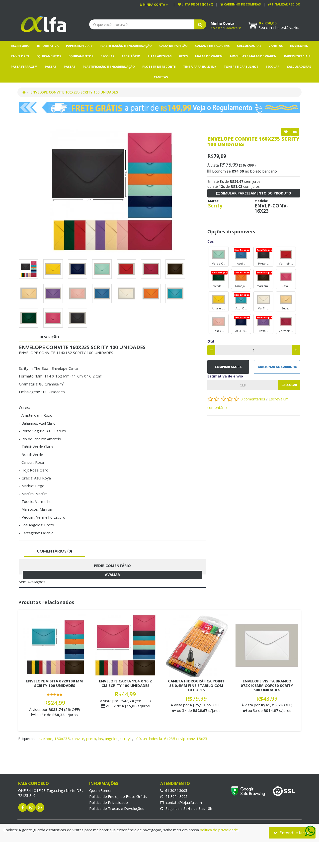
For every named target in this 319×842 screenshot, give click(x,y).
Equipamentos (48, 56)
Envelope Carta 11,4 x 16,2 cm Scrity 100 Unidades (125, 683)
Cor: (210, 241)
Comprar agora (228, 367)
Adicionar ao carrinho (277, 367)
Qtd (210, 341)
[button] (241, 4)
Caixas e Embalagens (212, 46)
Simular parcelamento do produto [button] (255, 193)
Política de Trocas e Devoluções (116, 808)
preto (91, 738)
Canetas (276, 46)
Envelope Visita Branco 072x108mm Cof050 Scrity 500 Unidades (267, 685)
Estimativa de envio (225, 376)
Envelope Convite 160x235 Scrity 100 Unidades (74, 92)
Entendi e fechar (294, 833)
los (100, 738)
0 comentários (253, 398)
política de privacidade (219, 829)
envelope (44, 738)
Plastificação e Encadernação (126, 46)
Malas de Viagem (209, 56)
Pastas (50, 67)
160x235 (62, 738)
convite (78, 738)
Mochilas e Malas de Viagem (253, 56)
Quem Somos (100, 790)
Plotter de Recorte (159, 67)
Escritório (20, 46)
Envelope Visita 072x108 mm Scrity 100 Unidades (54, 683)
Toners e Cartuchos (241, 67)
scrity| (126, 738)
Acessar (216, 28)
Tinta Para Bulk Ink (199, 67)
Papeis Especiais (79, 46)
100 (137, 738)
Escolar (107, 56)
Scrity (215, 205)
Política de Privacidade (108, 802)
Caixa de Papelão (173, 46)
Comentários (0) (54, 551)
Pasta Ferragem (24, 67)
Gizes (183, 56)
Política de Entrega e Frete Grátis (118, 796)
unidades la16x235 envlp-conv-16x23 (175, 738)
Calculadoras (249, 46)
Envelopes (299, 46)
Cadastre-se (232, 28)
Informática (48, 46)
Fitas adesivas (159, 56)
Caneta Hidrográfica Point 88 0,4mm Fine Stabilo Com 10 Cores (196, 685)
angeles (111, 738)
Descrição (49, 337)
